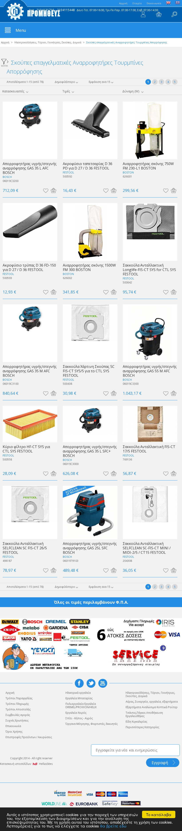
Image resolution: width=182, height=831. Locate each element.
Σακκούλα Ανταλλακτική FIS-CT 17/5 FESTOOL (149, 448)
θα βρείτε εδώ (113, 826)
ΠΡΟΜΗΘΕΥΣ (32, 11)
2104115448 (66, 10)
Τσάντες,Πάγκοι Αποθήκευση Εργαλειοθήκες (144, 714)
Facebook (79, 683)
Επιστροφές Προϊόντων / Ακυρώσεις (29, 737)
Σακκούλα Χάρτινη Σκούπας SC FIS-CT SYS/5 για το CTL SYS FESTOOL (89, 371)
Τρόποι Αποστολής (18, 709)
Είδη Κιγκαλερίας (136, 721)
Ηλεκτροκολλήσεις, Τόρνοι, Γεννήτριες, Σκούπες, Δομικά (47, 42)
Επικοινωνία (154, 3)
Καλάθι (158, 14)
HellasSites (46, 764)
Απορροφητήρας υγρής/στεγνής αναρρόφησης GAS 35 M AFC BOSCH (30, 371)
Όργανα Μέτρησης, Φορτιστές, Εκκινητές (91, 724)
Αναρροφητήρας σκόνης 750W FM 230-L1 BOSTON (148, 165)
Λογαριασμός (143, 14)
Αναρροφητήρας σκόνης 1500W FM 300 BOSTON (89, 267)
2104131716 (45, 10)
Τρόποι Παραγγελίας (19, 698)
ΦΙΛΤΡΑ (4, 65)
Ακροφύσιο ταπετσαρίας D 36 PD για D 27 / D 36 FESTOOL (87, 165)
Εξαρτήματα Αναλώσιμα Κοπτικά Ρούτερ (152, 707)
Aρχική (123, 3)
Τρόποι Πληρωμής (17, 704)
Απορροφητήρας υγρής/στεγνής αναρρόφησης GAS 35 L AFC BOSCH (30, 168)
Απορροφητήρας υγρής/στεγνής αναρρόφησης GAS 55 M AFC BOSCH (150, 371)
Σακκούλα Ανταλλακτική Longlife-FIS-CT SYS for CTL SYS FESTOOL (149, 269)
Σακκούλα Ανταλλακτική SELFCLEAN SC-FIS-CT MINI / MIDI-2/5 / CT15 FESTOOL (147, 548)
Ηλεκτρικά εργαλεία (78, 693)
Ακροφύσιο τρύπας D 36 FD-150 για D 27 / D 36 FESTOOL (29, 267)
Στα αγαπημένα (45, 190)
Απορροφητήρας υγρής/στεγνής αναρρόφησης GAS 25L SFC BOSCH (90, 548)
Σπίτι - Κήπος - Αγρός (79, 718)
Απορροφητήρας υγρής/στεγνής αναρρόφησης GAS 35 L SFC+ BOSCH (90, 451)
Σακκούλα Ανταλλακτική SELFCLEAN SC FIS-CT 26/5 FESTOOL (25, 548)
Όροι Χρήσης (14, 731)
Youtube (102, 683)
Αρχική (5, 42)
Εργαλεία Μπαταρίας (79, 698)
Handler (174, 14)
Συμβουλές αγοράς (18, 715)
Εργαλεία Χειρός (75, 713)
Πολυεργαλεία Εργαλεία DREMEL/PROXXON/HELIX (81, 705)
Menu (21, 30)
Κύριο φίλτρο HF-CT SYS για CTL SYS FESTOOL (26, 448)
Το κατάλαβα (158, 814)
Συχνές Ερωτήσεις (17, 720)
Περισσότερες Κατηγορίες (142, 727)
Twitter (91, 683)
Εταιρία (137, 3)
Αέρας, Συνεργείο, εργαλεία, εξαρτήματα (152, 701)
